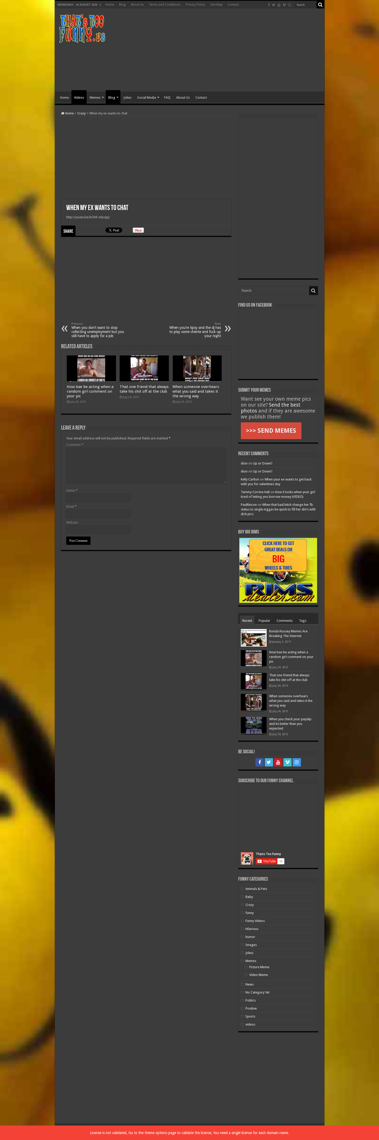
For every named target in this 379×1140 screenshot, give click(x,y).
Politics (250, 1000)
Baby (249, 897)
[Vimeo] (284, 5)
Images (251, 945)
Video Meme (258, 975)
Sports (250, 1016)
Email (71, 506)
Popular (264, 621)
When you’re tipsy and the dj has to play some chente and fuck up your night (195, 330)
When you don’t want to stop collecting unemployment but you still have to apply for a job (97, 330)
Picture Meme (259, 967)
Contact (233, 4)
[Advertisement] (226, 50)
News (249, 984)
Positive (251, 1008)
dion (244, 463)
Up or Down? (263, 463)
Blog (122, 4)
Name (72, 490)
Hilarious (251, 929)
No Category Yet (257, 992)
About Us (137, 4)
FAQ (167, 97)
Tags (302, 621)
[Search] (320, 5)
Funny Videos (255, 921)
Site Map (216, 4)
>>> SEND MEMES (271, 430)
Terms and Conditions (164, 4)
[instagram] (289, 5)
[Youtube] (279, 5)
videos (250, 1024)
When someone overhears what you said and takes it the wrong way (195, 391)
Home (109, 4)
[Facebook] (268, 5)
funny (249, 913)
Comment (74, 445)
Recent (247, 621)
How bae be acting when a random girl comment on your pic (90, 391)
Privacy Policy (195, 4)
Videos (79, 97)
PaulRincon (249, 505)
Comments (285, 621)
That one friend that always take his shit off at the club (144, 389)
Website (72, 522)
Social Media (146, 97)
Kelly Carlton (250, 479)
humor (250, 937)
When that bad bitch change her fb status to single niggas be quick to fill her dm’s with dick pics (278, 509)
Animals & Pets (256, 889)
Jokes (127, 97)
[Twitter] (273, 5)
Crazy (81, 113)
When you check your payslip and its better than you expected (290, 723)
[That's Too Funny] (82, 27)
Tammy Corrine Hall (255, 492)
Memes (95, 97)
